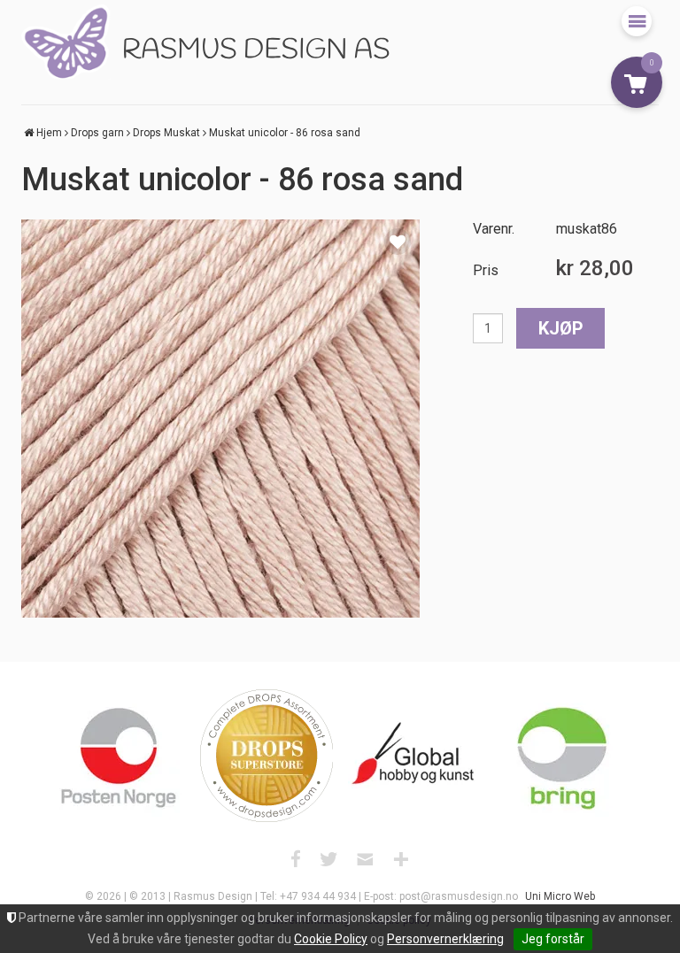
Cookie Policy (330, 939)
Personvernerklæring (445, 939)
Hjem (49, 133)
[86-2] (220, 418)
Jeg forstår (553, 939)
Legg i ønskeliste (397, 241)
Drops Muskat (166, 133)
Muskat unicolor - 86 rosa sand (284, 133)
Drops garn (97, 133)
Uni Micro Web (560, 896)
